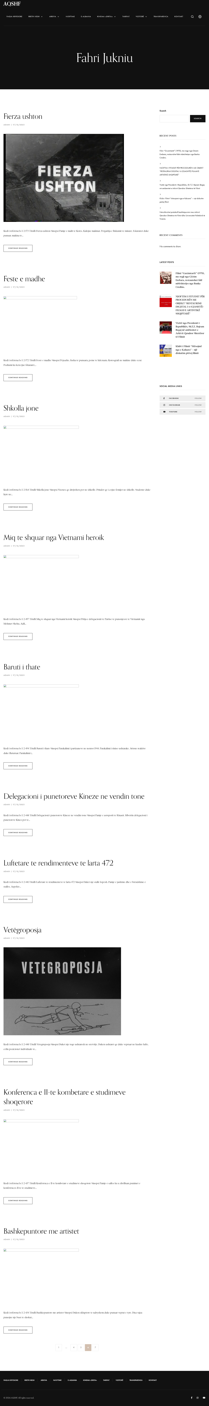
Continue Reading (18, 248)
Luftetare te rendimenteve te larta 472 (58, 862)
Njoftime (70, 16)
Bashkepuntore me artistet (41, 1231)
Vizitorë (140, 16)
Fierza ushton (23, 116)
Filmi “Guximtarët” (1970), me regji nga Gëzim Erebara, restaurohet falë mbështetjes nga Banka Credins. (180, 154)
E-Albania (86, 16)
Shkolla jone (21, 408)
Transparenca (161, 16)
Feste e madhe (24, 278)
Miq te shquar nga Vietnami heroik (54, 537)
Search (163, 110)
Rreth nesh (34, 16)
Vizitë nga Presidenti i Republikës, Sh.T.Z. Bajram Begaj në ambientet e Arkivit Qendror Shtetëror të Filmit (182, 186)
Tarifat (126, 16)
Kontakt (178, 16)
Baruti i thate (22, 666)
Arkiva (52, 16)
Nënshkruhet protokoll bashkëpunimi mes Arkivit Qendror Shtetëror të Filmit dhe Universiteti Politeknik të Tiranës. (182, 215)
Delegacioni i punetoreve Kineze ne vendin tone (74, 796)
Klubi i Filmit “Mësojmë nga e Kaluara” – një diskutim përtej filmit (182, 200)
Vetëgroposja (22, 929)
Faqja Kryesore (14, 16)
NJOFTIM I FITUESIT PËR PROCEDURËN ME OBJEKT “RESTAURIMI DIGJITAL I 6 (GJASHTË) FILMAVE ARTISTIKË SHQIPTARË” (181, 171)
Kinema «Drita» (105, 16)
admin (7, 125)
